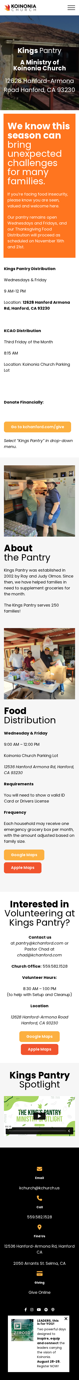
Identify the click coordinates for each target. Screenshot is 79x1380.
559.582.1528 (39, 1217)
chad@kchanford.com (39, 955)
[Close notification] (66, 1319)
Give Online (39, 1292)
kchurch (27, 1188)
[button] (71, 7)
